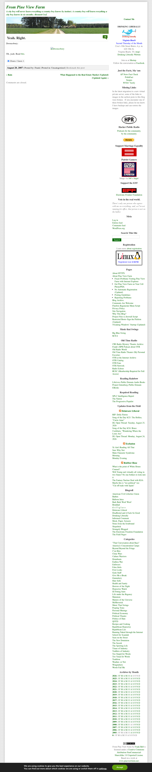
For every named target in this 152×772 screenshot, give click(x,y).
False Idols (116, 567)
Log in (115, 220)
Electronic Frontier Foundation (129, 194)
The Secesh (117, 643)
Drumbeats (116, 559)
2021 (114, 689)
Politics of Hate (118, 618)
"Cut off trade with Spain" (123, 485)
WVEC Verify (129, 82)
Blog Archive (118, 300)
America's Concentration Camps (125, 545)
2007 (114, 727)
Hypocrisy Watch (119, 588)
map (137, 51)
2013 (114, 711)
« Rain (9, 74)
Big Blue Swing (119, 332)
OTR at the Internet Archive (124, 357)
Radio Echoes (118, 368)
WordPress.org (118, 228)
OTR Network (118, 365)
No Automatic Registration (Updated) (126, 291)
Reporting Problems (123, 297)
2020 (114, 691)
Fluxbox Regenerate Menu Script (126, 305)
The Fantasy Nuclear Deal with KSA (127, 480)
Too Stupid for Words (121, 653)
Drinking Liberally (120, 515)
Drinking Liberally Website (129, 54)
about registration (134, 248)
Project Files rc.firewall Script (125, 316)
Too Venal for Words (121, 656)
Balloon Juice (118, 499)
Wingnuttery (117, 664)
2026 (114, 675)
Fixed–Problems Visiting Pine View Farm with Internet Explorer (130, 280)
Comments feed (118, 225)
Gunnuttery (117, 578)
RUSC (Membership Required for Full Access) (128, 372)
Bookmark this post (75, 67)
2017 (114, 700)
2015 (114, 705)
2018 (114, 697)
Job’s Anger (133, 178)
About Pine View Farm (122, 276)
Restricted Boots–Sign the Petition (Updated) (126, 320)
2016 (114, 702)
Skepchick (116, 526)
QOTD (115, 621)
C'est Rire (116, 551)
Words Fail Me (118, 667)
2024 (114, 681)
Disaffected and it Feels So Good (126, 512)
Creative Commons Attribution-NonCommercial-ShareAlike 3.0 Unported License (129, 752)
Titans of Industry (120, 648)
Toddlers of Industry (121, 651)
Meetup (133, 60)
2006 (114, 729)
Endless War (117, 561)
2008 (114, 724)
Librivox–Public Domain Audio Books (128, 382)
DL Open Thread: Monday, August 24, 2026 (128, 437)
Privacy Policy (118, 308)
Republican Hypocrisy (121, 626)
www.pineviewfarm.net (129, 760)
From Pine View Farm (25, 7)
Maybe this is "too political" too (125, 482)
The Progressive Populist (122, 401)
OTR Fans (116, 363)
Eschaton (130, 443)
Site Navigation (118, 311)
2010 (114, 719)
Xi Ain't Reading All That (123, 447)
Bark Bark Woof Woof (121, 502)
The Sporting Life (120, 645)
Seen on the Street (120, 637)
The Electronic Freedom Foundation (127, 531)
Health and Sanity (119, 583)
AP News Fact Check (129, 74)
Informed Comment (120, 518)
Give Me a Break (119, 575)
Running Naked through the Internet (127, 632)
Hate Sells (116, 580)
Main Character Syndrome (123, 452)
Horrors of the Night (121, 586)
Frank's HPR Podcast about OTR (126, 346)
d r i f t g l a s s (118, 507)
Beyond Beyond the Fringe (123, 548)
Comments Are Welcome (122, 303)
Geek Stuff (116, 572)
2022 (114, 686)
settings (103, 768)
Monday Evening (119, 458)
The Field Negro (119, 534)
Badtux (115, 496)
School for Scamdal (120, 634)
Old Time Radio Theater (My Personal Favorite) (128, 353)
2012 (114, 713)
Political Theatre (119, 616)
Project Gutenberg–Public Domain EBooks (126, 386)
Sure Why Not (118, 450)
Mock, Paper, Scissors (121, 520)
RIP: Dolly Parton (120, 414)
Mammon (116, 596)
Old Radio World (119, 349)
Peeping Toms (118, 607)
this (22, 53)
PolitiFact (129, 77)
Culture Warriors (119, 556)
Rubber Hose (130, 462)
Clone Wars (117, 553)
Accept (120, 767)
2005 (114, 732)
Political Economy (120, 613)
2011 (114, 716)
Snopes (129, 80)
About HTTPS (118, 273)
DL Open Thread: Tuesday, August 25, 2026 (128, 424)
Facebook (140, 63)
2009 (114, 721)
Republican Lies (119, 629)
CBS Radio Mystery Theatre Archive (127, 344)
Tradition (116, 659)
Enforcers (116, 564)
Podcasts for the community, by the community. (129, 132)
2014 (114, 708)
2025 (114, 678)
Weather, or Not (119, 661)
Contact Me (129, 19)
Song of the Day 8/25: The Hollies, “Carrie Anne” (127, 418)
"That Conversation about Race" (125, 542)
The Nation (117, 398)
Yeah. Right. (16, 37)
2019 (114, 694)
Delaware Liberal (130, 411)
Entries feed (117, 222)
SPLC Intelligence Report (123, 396)
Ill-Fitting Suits (118, 591)
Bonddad (116, 504)
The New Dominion (120, 640)
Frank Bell (139, 746)
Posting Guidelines (122, 294)
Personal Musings (119, 610)
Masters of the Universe (122, 599)
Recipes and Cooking (121, 624)
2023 (114, 683)
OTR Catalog (118, 360)
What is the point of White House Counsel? (126, 468)
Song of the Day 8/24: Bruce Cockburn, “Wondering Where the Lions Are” (126, 431)
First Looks (117, 569)
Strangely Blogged (120, 529)
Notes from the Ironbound (123, 523)
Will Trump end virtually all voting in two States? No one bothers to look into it (129, 475)
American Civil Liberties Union (125, 493)
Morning (116, 455)
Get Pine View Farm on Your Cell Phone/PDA (129, 285)
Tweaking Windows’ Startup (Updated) (128, 324)
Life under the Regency (122, 594)
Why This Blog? (119, 313)
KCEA (115, 335)
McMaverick (117, 602)
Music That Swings (120, 605)
